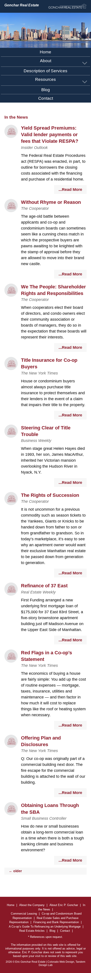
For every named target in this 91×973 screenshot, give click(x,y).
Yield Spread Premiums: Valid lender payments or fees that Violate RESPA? (49, 134)
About (45, 60)
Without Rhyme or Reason (51, 202)
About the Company (32, 905)
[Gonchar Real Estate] (67, 6)
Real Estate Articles (32, 930)
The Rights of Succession (50, 495)
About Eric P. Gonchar (63, 905)
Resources (45, 79)
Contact (45, 98)
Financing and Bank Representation (56, 922)
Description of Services (45, 71)
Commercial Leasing (24, 913)
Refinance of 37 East (44, 585)
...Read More (70, 189)
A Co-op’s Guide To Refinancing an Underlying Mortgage (45, 926)
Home (45, 52)
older (15, 871)
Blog (45, 89)
